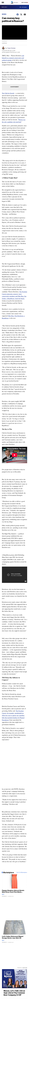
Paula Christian (11, 48)
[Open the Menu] (2, 2)
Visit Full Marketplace (22, 872)
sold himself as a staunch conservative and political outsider (13, 58)
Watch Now (24, 2)
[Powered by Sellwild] (24, 967)
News (4, 14)
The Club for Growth (8, 93)
